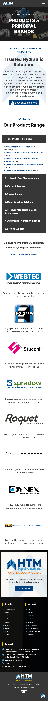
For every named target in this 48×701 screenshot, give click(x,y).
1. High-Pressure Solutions (18, 139)
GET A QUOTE (24, 588)
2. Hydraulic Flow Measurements (22, 178)
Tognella (7, 631)
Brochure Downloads (34, 631)
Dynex (7, 155)
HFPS (35, 170)
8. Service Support (14, 229)
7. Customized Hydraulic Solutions (22, 221)
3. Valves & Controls (15, 186)
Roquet (7, 622)
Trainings (30, 622)
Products (30, 619)
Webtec (7, 634)
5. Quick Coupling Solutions (19, 202)
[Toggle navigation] (44, 3)
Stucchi (7, 628)
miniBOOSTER (10, 149)
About (29, 609)
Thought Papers (33, 628)
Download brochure (26, 103)
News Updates (32, 625)
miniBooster (8, 619)
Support (30, 616)
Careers (30, 612)
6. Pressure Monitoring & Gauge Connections (21, 211)
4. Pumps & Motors (14, 194)
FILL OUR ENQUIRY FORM (24, 254)
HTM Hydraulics (10, 609)
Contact (30, 634)
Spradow (7, 625)
